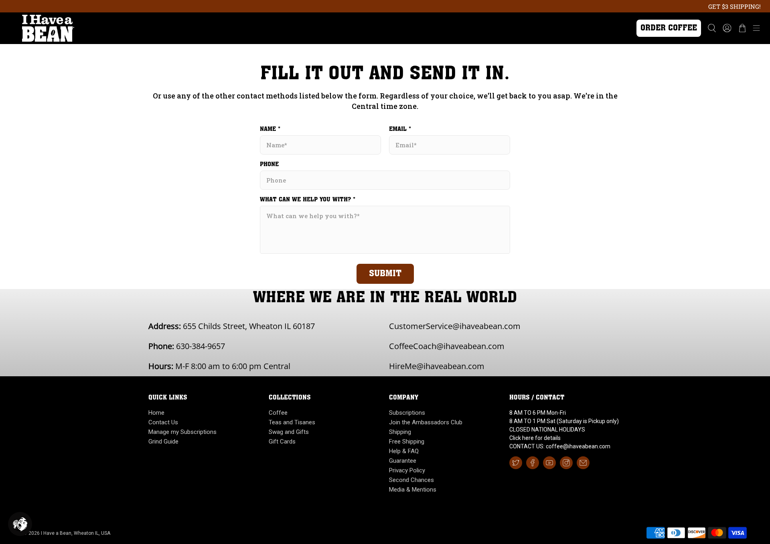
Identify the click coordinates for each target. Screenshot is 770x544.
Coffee (278, 412)
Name (270, 129)
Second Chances (411, 480)
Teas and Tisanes (292, 422)
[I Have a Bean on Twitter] (515, 462)
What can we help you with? (307, 200)
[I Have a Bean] (314, 28)
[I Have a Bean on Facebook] (532, 462)
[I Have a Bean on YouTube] (549, 462)
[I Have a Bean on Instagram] (566, 462)
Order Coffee (668, 28)
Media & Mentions (412, 489)
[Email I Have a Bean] (583, 462)
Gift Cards (282, 441)
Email (400, 129)
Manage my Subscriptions (182, 432)
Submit (385, 273)
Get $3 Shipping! (734, 6)
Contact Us (163, 422)
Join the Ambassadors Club (425, 422)
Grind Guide (163, 441)
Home (156, 412)
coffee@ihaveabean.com (578, 446)
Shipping (400, 432)
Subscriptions (407, 412)
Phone (269, 164)
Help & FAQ (404, 451)
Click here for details (535, 438)
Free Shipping (406, 441)
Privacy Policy (407, 470)
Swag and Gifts (289, 432)
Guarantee (402, 460)
